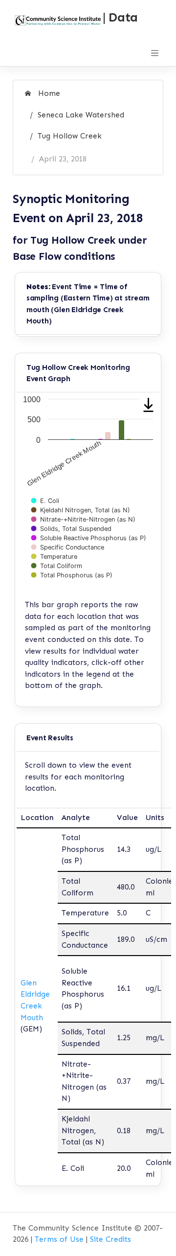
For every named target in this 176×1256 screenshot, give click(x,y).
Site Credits (110, 1239)
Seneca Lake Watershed (81, 115)
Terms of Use (59, 1239)
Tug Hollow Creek (70, 136)
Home (48, 93)
